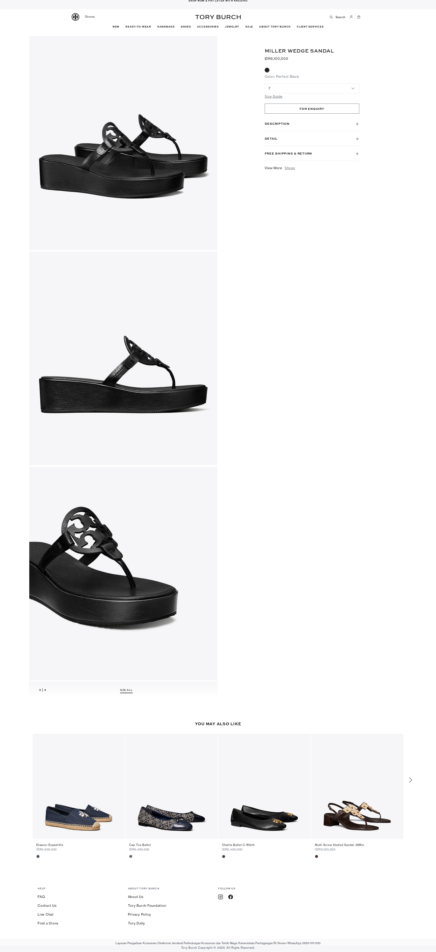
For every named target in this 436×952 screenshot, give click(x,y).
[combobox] (312, 88)
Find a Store (48, 923)
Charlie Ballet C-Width (238, 845)
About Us (136, 897)
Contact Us (47, 906)
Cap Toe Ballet (140, 845)
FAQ (41, 897)
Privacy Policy (139, 914)
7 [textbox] (269, 88)
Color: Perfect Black (282, 76)
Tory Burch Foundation (147, 906)
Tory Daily (136, 923)
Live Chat (46, 914)
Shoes (290, 168)
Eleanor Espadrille (49, 845)
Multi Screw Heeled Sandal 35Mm (339, 845)
